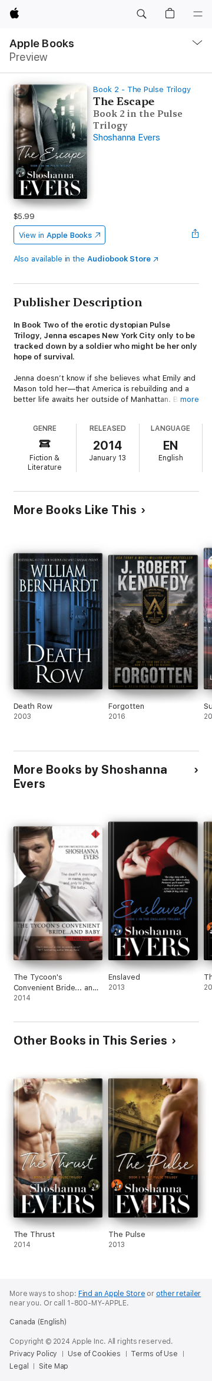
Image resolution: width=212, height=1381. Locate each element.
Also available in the (82, 258)
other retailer (178, 1294)
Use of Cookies (94, 1354)
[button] (141, 14)
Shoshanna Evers (126, 137)
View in (55, 235)
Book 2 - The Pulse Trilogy (141, 89)
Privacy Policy (33, 1354)
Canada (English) (38, 1322)
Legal (18, 1366)
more (189, 399)
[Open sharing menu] (195, 235)
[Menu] (198, 14)
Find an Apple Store (111, 1294)
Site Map (53, 1366)
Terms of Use (154, 1354)
